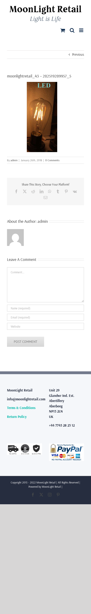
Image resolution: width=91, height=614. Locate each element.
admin (14, 160)
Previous (78, 54)
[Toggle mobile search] (72, 30)
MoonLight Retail (51, 486)
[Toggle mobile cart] (62, 30)
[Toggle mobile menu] (81, 30)
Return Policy (17, 416)
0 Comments (52, 160)
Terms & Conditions (21, 408)
